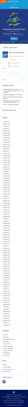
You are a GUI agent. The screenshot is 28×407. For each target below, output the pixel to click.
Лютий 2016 (6, 307)
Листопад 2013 (7, 325)
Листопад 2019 (7, 273)
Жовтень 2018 (6, 293)
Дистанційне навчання (8, 339)
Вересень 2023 (6, 182)
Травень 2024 (6, 164)
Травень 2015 (6, 316)
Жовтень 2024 (6, 157)
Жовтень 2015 (6, 313)
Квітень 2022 (6, 214)
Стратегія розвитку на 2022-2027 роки (11, 396)
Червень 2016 (6, 298)
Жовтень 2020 (6, 252)
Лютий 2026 (6, 126)
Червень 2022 (6, 209)
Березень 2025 (6, 146)
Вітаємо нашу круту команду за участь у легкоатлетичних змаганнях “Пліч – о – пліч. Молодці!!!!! (13, 91)
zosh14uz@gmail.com (9, 34)
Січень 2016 (6, 309)
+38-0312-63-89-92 (8, 33)
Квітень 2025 (6, 144)
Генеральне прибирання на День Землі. (12, 94)
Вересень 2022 (6, 207)
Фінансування (6, 352)
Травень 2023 (6, 189)
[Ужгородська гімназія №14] (14, 4)
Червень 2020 (6, 259)
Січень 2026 (6, 128)
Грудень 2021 (6, 223)
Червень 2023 (6, 187)
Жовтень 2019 (6, 275)
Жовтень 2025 (6, 135)
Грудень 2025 (6, 130)
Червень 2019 (6, 277)
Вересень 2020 (6, 255)
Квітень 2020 (6, 264)
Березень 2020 (6, 266)
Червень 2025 (6, 139)
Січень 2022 (6, 221)
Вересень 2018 (6, 295)
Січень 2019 (6, 288)
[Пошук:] (13, 79)
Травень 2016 (6, 300)
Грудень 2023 (6, 176)
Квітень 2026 (6, 121)
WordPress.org (6, 371)
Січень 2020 (6, 268)
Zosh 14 (15, 59)
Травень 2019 (6, 279)
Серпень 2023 (6, 185)
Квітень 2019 (6, 282)
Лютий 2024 (6, 171)
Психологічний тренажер (10, 402)
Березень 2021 (6, 241)
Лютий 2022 (6, 218)
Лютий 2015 (6, 322)
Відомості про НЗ (17, 398)
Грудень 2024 (6, 153)
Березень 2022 (6, 216)
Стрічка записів (7, 367)
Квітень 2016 (6, 302)
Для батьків (6, 341)
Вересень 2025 (6, 137)
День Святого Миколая (16, 52)
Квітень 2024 (6, 167)
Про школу (23, 396)
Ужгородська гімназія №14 (14, 29)
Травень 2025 (6, 142)
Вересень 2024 (6, 160)
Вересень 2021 (6, 230)
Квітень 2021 (6, 239)
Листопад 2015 (7, 311)
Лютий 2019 (6, 286)
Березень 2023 (6, 194)
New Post (5, 334)
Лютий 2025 (6, 148)
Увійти (5, 364)
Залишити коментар (15, 63)
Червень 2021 (6, 234)
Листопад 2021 (7, 225)
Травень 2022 (6, 212)
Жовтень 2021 (6, 227)
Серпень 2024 (6, 162)
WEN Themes (18, 405)
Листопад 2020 (7, 250)
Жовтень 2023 (6, 180)
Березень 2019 (6, 284)
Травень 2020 (6, 261)
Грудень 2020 (6, 248)
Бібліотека (5, 337)
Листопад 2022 (7, 203)
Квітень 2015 (6, 318)
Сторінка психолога (8, 350)
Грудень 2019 (6, 270)
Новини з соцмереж (8, 346)
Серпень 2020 (6, 257)
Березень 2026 (6, 124)
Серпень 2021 (6, 232)
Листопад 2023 (7, 178)
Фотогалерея (6, 355)
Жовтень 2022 (6, 205)
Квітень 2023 (6, 191)
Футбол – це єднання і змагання (11, 104)
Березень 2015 (6, 320)
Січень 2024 (6, 173)
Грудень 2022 (6, 200)
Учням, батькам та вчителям (10, 400)
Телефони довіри (20, 402)
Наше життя (9, 398)
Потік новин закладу (15, 66)
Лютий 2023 (6, 196)
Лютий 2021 (6, 243)
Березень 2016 (6, 304)
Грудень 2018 (6, 291)
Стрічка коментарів (8, 369)
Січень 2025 (6, 151)
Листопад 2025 (7, 133)
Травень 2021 (6, 237)
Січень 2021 (6, 246)
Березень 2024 (6, 169)
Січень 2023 (6, 198)
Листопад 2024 (7, 155)
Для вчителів (6, 343)
